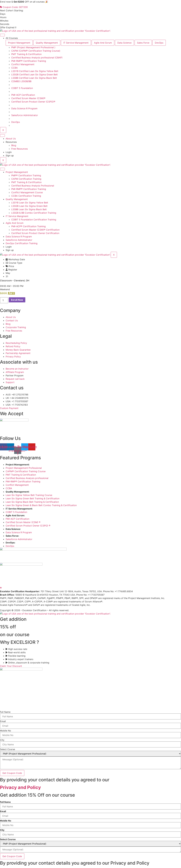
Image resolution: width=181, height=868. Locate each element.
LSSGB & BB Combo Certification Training (33, 212)
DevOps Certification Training (21, 243)
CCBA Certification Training (26, 195)
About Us (11, 138)
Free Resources (19, 148)
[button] (5, 289)
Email (3, 721)
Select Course (7, 749)
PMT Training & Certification (26, 182)
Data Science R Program (19, 236)
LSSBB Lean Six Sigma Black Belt (29, 209)
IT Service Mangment (17, 216)
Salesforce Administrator (19, 239)
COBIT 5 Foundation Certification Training (33, 219)
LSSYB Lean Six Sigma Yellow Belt (29, 202)
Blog (13, 145)
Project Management (17, 172)
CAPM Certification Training (26, 178)
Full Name (5, 712)
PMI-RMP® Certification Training (28, 189)
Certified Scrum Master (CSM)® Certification (35, 229)
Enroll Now (17, 299)
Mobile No (5, 730)
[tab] (19, 43)
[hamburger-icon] (2, 35)
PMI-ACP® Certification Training (28, 226)
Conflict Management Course (27, 192)
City (2, 740)
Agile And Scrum (14, 223)
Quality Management (17, 199)
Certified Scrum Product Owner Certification (35, 233)
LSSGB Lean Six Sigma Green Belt (29, 206)
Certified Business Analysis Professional (32, 185)
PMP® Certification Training (26, 175)
